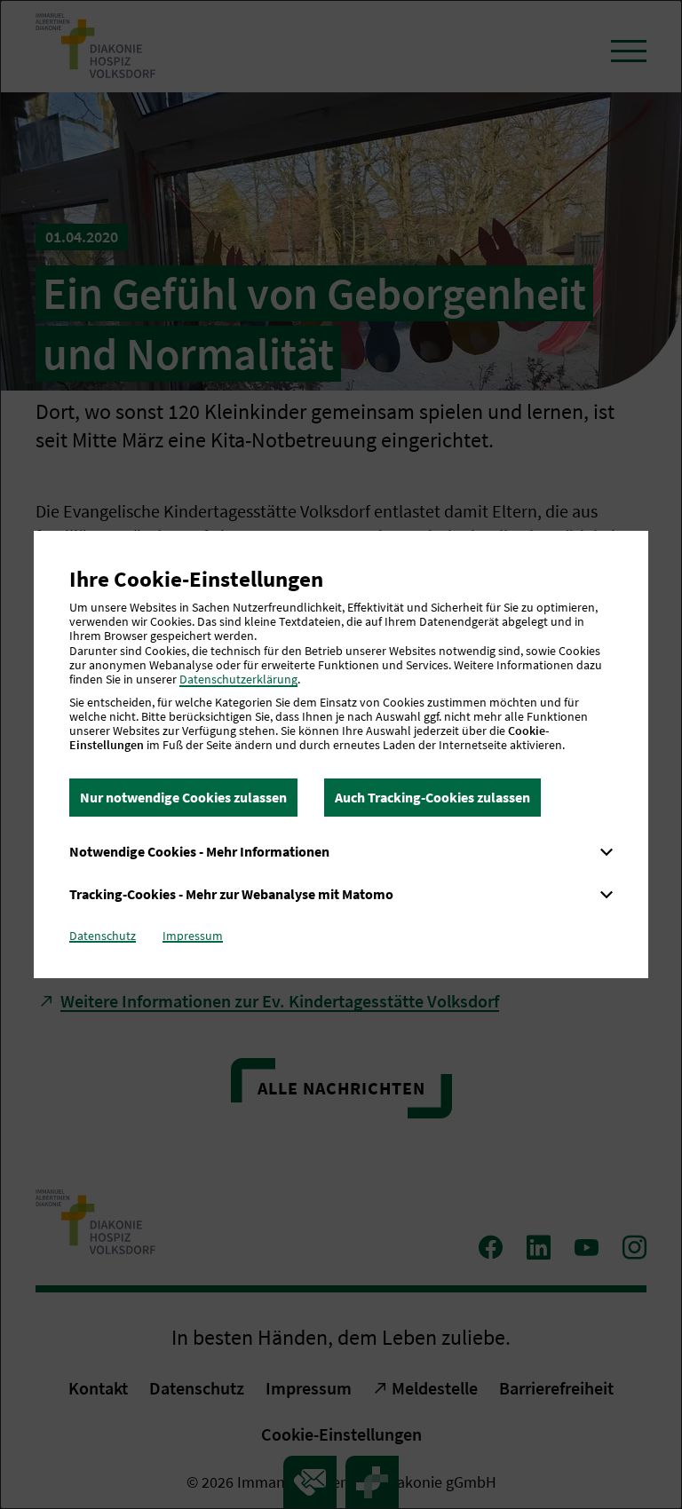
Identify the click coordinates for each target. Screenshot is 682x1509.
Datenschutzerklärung (238, 679)
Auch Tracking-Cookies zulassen (432, 797)
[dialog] (341, 754)
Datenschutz (102, 935)
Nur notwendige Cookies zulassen (183, 797)
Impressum (193, 935)
